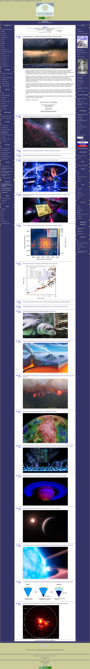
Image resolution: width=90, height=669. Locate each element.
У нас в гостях (4, 59)
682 (38, 640)
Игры (78, 174)
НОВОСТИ (82, 237)
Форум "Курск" (5, 154)
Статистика (51, 655)
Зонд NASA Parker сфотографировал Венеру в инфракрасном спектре (39, 411)
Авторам (79, 190)
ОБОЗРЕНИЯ (7, 69)
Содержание (7, 0)
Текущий (3, 209)
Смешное (79, 181)
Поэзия (3, 47)
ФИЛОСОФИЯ (7, 112)
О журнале (79, 192)
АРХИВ (7, 206)
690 (53, 640)
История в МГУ (5, 127)
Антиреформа (80, 117)
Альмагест (4, 136)
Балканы (3, 43)
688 (50, 640)
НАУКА (82, 25)
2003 (3, 211)
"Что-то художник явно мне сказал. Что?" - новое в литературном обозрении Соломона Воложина (46, 301)
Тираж (78, 198)
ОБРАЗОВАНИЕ (82, 110)
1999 (3, 219)
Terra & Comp (35, 99)
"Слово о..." (4, 75)
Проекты (79, 208)
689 (52, 640)
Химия (78, 132)
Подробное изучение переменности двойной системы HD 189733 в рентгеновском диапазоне (45, 603)
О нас (12, 0)
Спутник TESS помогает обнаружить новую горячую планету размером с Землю (42, 225)
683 (40, 640)
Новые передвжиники (6, 95)
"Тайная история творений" (7, 77)
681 (36, 640)
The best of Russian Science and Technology (82, 252)
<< (34, 640)
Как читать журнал (81, 194)
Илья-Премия (4, 192)
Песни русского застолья (82, 176)
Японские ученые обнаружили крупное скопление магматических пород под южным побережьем (46, 341)
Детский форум (5, 158)
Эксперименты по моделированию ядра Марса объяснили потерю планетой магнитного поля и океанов (48, 581)
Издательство (4, 61)
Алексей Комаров (46, 662)
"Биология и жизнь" (81, 107)
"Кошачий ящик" (5, 81)
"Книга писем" (4, 79)
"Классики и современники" (7, 73)
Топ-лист (33, 0)
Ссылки (48, 655)
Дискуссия (38, 0)
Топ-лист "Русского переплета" (81, 229)
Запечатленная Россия (6, 138)
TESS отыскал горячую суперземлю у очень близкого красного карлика (40, 263)
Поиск (78, 205)
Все (78, 240)
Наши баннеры (80, 233)
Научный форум (5, 150)
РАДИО (82, 161)
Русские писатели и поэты (82, 214)
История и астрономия (81, 52)
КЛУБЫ (7, 162)
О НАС (82, 184)
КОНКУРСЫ (7, 181)
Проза (3, 45)
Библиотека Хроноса (81, 155)
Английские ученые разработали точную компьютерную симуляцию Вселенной (42, 116)
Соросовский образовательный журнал (82, 120)
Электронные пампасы (6, 198)
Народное (79, 178)
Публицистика (4, 37)
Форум (3, 202)
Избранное (79, 216)
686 (46, 640)
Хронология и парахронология (5, 132)
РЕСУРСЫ (82, 202)
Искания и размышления (6, 51)
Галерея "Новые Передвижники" (45, 657)
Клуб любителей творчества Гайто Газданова (7, 172)
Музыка (3, 99)
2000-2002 (83, 58)
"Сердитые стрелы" (5, 85)
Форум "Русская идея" (6, 152)
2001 (3, 215)
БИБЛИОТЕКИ (82, 152)
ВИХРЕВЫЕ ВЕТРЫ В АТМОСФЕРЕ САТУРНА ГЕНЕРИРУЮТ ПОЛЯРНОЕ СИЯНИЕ (45, 475)
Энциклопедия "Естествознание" (80, 81)
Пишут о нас (79, 196)
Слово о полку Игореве (6, 129)
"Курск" (3, 39)
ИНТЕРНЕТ (82, 224)
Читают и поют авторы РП (82, 165)
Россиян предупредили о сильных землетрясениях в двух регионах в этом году (42, 155)
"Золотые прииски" (5, 83)
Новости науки (80, 244)
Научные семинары (81, 91)
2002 (3, 213)
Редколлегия (79, 188)
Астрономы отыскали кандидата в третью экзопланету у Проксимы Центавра (41, 508)
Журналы (79, 212)
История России (5, 125)
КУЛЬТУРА (7, 89)
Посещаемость (80, 210)
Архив (45, 655)
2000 (3, 217)
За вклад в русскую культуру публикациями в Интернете (7, 185)
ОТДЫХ (83, 169)
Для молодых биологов (83, 148)
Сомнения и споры (5, 55)
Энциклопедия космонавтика (80, 78)
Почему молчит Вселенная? (82, 33)
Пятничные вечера (5, 166)
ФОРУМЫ (7, 144)
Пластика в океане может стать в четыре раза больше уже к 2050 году (39, 311)
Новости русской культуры (7, 29)
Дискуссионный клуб (6, 148)
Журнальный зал (5, 66)
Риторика (3, 103)
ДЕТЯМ (7, 196)
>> (55, 640)
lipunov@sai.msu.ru (59, 649)
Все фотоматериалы (6, 223)
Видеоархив (4, 108)
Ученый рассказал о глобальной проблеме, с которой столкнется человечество (41, 150)
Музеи (78, 172)
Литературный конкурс (6, 188)
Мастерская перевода (6, 177)
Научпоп (79, 158)
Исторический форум (6, 156)
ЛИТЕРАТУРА (7, 25)
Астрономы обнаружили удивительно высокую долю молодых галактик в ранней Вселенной (45, 306)
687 (48, 640)
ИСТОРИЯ (7, 121)
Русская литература (81, 134)
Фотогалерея (4, 97)
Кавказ (3, 41)
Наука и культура (80, 56)
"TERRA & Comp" (80, 101)
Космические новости (81, 75)
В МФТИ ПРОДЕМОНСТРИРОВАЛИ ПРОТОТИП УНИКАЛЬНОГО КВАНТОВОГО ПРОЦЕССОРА (48, 445)
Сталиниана (4, 141)
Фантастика (4, 200)
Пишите (16, 0)
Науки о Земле (80, 124)
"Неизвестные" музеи (6, 101)
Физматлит (79, 85)
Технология (79, 128)
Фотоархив (4, 221)
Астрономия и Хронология (7, 134)
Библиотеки (79, 218)
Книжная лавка (5, 63)
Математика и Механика (82, 126)
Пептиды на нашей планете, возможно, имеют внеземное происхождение (40, 160)
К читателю (4, 33)
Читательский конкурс (6, 190)
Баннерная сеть (80, 231)
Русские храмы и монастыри (5, 106)
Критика (3, 53)
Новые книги (4, 57)
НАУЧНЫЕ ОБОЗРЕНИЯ (82, 94)
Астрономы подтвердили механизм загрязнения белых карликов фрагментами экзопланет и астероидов (48, 545)
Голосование (27, 0)
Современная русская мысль (7, 116)
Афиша (3, 31)
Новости (21, 0)
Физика (78, 130)
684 (42, 640)
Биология (79, 122)
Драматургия (4, 49)
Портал (2, 0)
